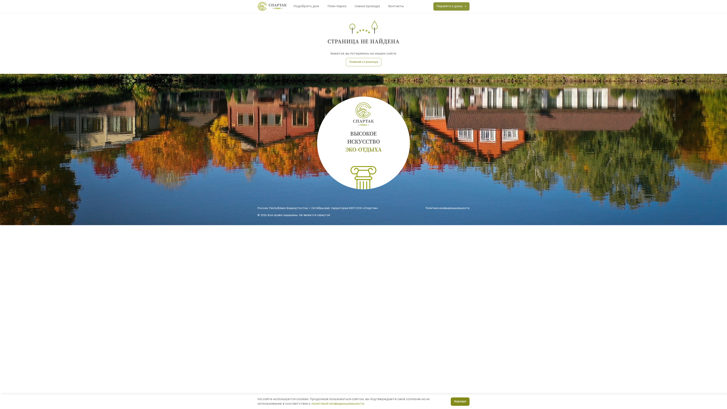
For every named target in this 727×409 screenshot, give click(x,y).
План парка (337, 6)
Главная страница (363, 62)
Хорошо (460, 401)
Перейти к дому (450, 6)
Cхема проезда (367, 6)
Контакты (396, 6)
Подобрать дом (306, 6)
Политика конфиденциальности (447, 208)
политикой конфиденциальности (337, 403)
